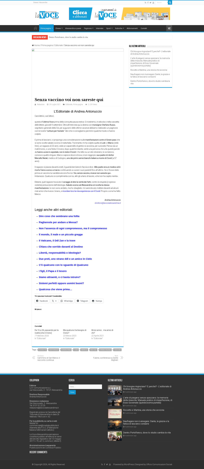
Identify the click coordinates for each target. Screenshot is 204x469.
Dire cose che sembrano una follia (59, 216)
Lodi (76, 350)
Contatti (144, 28)
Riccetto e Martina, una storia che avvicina (148, 70)
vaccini (117, 350)
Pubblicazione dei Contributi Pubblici (45, 448)
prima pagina (105, 350)
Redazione (40, 104)
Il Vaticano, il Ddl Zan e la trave (57, 240)
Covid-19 (42, 350)
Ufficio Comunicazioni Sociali (159, 464)
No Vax (93, 350)
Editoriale (59, 45)
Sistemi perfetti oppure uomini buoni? (61, 283)
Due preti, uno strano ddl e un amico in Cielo (65, 259)
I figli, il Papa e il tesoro (53, 271)
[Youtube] (153, 2)
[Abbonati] (119, 13)
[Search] (170, 2)
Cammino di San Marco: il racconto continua (48, 358)
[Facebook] (148, 2)
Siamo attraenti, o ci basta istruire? (59, 277)
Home (35, 28)
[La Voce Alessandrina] (47, 14)
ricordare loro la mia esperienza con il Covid (81, 191)
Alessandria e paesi (73, 28)
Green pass (66, 350)
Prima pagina (46, 28)
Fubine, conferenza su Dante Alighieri (105, 358)
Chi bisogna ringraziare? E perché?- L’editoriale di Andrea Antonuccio (147, 387)
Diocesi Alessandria (40, 2)
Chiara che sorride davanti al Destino (61, 246)
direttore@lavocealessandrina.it (108, 203)
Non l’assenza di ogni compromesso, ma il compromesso (73, 228)
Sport (108, 28)
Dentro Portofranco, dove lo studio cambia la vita (68, 37)
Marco (84, 350)
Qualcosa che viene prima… (55, 289)
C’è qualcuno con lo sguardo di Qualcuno (63, 265)
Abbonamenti (132, 28)
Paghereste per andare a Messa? (58, 222)
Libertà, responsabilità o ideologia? (60, 252)
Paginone (88, 28)
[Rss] (145, 2)
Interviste (99, 28)
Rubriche (118, 28)
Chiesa (58, 28)
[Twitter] (150, 2)
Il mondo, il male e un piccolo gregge (61, 234)
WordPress (129, 464)
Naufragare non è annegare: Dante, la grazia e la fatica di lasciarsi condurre (146, 422)
